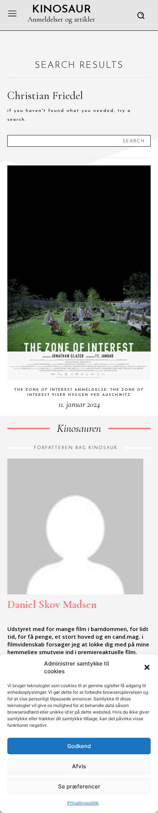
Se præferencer (79, 786)
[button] (147, 667)
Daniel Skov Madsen (52, 604)
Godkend (79, 746)
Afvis (79, 766)
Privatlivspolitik (83, 803)
